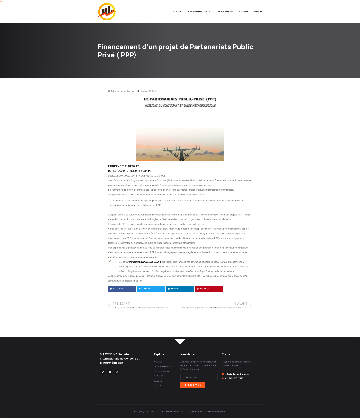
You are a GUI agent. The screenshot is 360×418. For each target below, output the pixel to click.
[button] (122, 289)
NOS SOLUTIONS (224, 11)
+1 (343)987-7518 (234, 378)
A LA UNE (243, 11)
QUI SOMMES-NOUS (199, 11)
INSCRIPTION (194, 385)
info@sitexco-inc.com (237, 373)
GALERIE (158, 380)
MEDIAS (258, 11)
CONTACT (159, 385)
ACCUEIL (178, 11)
